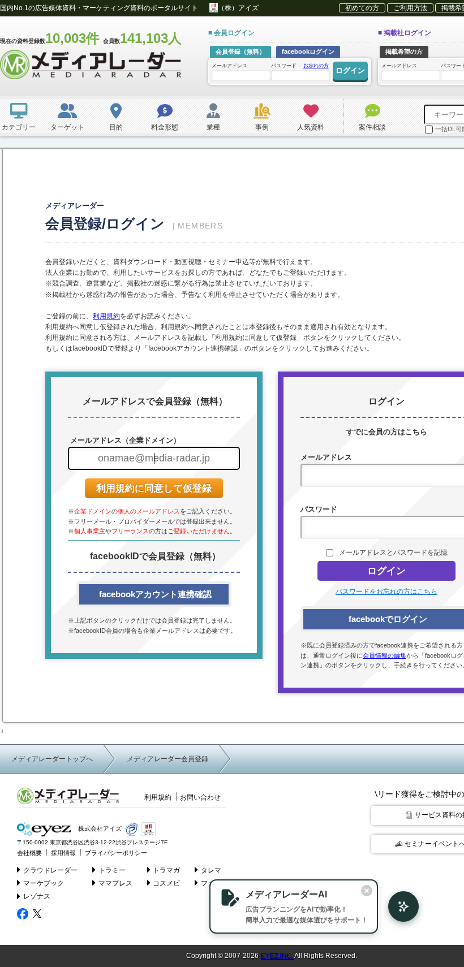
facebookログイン (308, 51)
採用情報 (63, 852)
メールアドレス (229, 65)
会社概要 (29, 852)
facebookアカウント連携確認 (154, 594)
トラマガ (166, 870)
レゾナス (36, 896)
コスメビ (166, 883)
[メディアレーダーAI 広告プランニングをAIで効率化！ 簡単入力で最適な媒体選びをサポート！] (398, 906)
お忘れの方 (316, 65)
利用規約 (106, 316)
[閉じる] (366, 890)
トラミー (112, 870)
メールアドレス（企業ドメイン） (124, 440)
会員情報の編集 (384, 655)
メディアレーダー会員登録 (167, 759)
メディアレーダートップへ (52, 759)
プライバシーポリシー (116, 852)
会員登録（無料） (240, 51)
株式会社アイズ (99, 829)
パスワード (300, 65)
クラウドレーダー (50, 870)
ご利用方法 (410, 8)
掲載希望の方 (404, 51)
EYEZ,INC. (276, 956)
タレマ (211, 870)
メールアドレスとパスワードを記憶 (393, 552)
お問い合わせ (200, 797)
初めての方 (362, 8)
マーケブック (43, 883)
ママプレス (115, 883)
